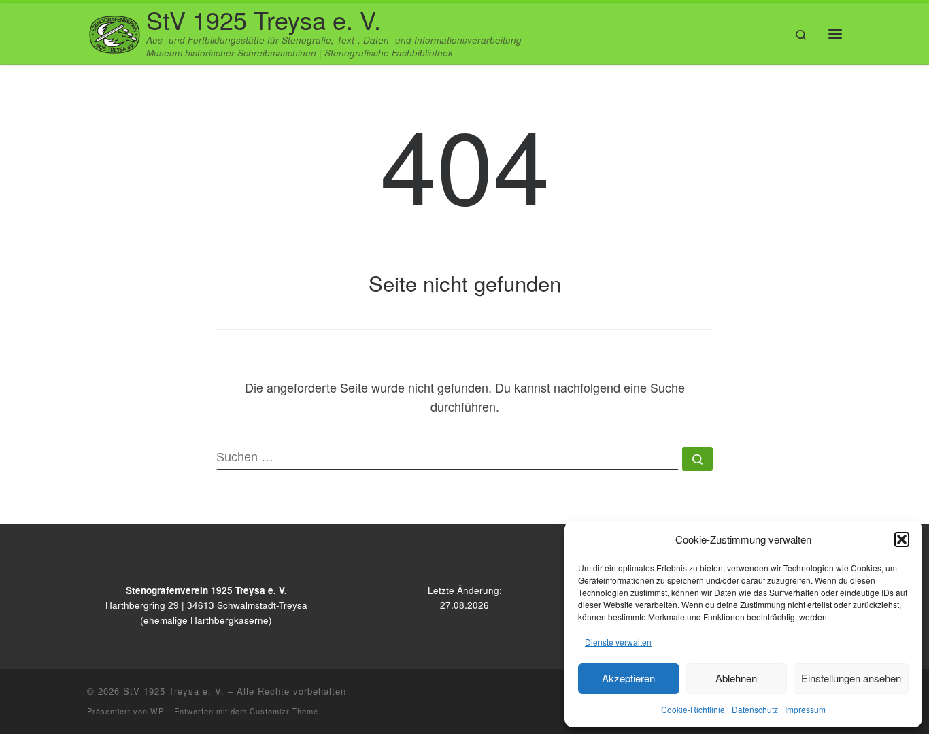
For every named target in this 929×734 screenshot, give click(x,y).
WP (157, 710)
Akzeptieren (628, 678)
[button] (902, 539)
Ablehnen (736, 678)
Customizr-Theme (284, 710)
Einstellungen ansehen (851, 678)
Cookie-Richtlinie (693, 709)
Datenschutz (755, 709)
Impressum (805, 709)
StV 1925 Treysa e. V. (173, 690)
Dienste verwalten (618, 642)
